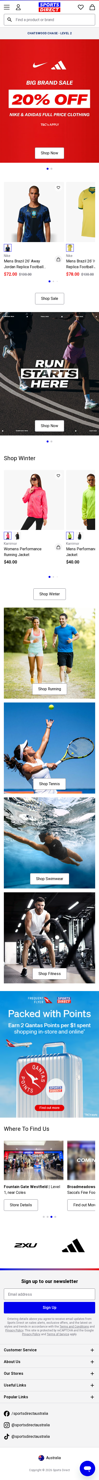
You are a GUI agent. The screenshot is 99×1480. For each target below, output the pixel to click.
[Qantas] (49, 1054)
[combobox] (49, 19)
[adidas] (73, 1245)
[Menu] (6, 7)
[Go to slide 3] (57, 281)
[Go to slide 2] (51, 169)
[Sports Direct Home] (49, 7)
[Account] (18, 7)
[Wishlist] (81, 7)
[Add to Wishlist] (58, 187)
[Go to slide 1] (48, 169)
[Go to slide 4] (55, 1217)
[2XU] (26, 1245)
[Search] (9, 19)
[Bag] (92, 7)
